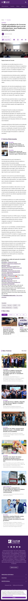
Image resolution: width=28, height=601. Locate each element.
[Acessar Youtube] (17, 547)
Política (17, 6)
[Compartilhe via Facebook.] (14, 39)
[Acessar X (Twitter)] (8, 547)
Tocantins (12, 6)
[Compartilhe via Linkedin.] (25, 39)
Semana (11, 314)
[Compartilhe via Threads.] (18, 39)
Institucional (6, 581)
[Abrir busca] (25, 2)
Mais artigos (24, 350)
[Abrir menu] (2, 2)
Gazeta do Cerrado (8, 34)
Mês (17, 314)
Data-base (10, 305)
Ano (23, 314)
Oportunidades (24, 6)
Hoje (4, 314)
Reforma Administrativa (7, 307)
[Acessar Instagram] (11, 547)
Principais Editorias (7, 574)
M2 (19, 305)
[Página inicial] (14, 542)
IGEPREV (15, 305)
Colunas (4, 578)
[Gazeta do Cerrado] (3, 34)
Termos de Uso (8, 585)
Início (3, 20)
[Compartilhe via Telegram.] (22, 39)
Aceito (14, 597)
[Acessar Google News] (20, 547)
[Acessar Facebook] (14, 547)
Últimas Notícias (5, 6)
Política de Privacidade (18, 585)
